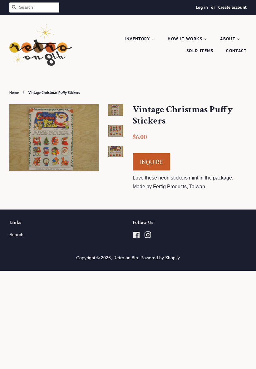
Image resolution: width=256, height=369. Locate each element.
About (228, 39)
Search (16, 234)
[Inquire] (151, 169)
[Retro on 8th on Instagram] (147, 236)
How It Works (186, 39)
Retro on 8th (125, 257)
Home (14, 92)
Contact (236, 50)
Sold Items (200, 50)
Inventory (138, 39)
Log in (202, 7)
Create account (232, 7)
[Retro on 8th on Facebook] (136, 236)
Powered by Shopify (160, 257)
